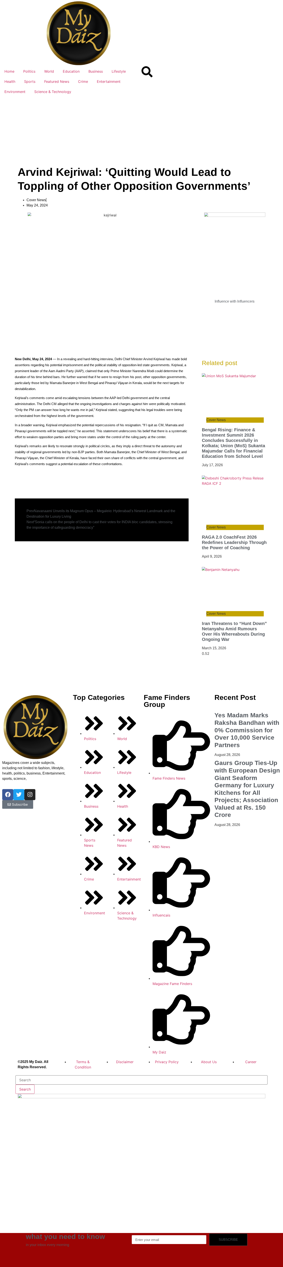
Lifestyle (119, 71)
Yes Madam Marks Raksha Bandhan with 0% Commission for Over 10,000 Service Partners (246, 730)
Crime (83, 81)
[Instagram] (29, 794)
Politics (29, 71)
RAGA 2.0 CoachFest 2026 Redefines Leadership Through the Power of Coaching (234, 542)
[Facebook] (7, 794)
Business (95, 71)
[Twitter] (18, 794)
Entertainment (108, 81)
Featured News (56, 81)
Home (9, 71)
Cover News (36, 200)
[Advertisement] (141, 130)
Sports (29, 81)
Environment (14, 91)
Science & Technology (52, 91)
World (49, 71)
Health (9, 81)
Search (25, 1089)
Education (71, 71)
